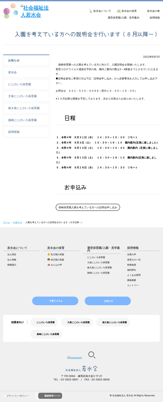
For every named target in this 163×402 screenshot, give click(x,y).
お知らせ (14, 60)
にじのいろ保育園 (19, 84)
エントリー (132, 285)
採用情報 (155, 17)
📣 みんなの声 (54, 264)
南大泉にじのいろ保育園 (24, 108)
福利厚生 (131, 269)
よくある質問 (134, 275)
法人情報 (11, 259)
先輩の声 (131, 254)
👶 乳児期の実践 (55, 254)
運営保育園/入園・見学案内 (123, 17)
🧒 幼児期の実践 (55, 259)
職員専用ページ (52, 395)
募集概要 (131, 280)
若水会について (102, 10)
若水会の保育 (129, 10)
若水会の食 (153, 10)
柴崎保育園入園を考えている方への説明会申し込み (88, 207)
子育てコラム (56, 300)
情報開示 (11, 264)
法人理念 (11, 254)
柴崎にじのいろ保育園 (22, 120)
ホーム (6, 222)
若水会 (12, 72)
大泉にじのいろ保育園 (22, 96)
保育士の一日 (134, 259)
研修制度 (131, 264)
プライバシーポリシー (17, 395)
